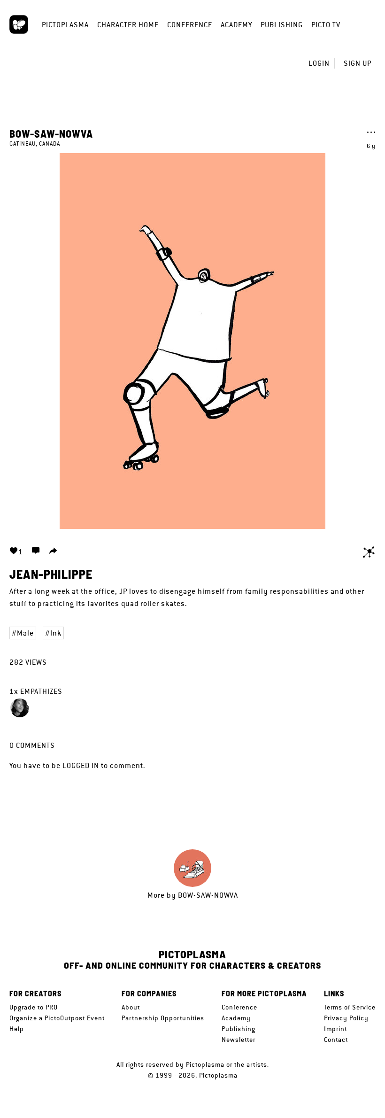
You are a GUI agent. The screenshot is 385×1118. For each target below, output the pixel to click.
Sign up (357, 63)
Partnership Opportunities (163, 1018)
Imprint (335, 1029)
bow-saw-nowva (51, 133)
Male (25, 633)
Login (319, 63)
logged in (80, 765)
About (131, 1007)
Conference (189, 25)
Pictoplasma (65, 25)
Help (16, 1029)
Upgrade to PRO (33, 1007)
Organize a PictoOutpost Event (57, 1018)
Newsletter (238, 1039)
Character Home (128, 25)
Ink (56, 633)
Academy (236, 25)
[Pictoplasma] (18, 24)
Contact (336, 1039)
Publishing (282, 25)
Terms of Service (350, 1007)
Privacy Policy (346, 1018)
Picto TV (325, 25)
